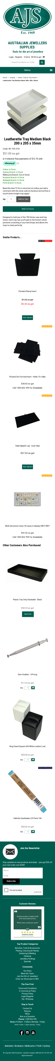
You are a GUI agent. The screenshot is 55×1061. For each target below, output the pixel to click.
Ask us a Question (27, 1016)
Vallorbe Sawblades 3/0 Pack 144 (27, 818)
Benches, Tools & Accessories (27, 948)
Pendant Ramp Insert (27, 291)
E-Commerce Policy (27, 991)
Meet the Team (27, 973)
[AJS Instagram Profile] (27, 1032)
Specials (27, 961)
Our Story (27, 971)
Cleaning (27, 956)
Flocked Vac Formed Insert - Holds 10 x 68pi (27, 377)
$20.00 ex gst (27, 755)
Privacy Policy (27, 994)
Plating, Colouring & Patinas (27, 951)
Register (18, 57)
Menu (27, 70)
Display (12, 77)
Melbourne (30, 1046)
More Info (27, 614)
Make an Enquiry (28, 209)
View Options (27, 318)
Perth (39, 1046)
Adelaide (9, 1046)
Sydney (46, 1046)
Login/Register (27, 996)
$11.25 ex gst (27, 683)
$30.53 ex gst (27, 608)
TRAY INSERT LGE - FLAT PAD (27, 446)
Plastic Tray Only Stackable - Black (27, 600)
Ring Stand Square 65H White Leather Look (27, 746)
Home (5, 77)
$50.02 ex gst (27, 827)
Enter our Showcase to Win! (27, 979)
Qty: (4, 199)
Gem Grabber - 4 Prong (27, 674)
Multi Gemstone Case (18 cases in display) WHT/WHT (27, 526)
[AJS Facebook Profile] (21, 1032)
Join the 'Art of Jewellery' (27, 976)
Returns (27, 1011)
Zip (22, 999)
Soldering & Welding (27, 953)
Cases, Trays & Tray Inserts (27, 77)
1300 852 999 (31, 1019)
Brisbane (19, 1046)
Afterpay (29, 999)
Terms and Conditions (27, 988)
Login (11, 57)
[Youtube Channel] (33, 1032)
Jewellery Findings (27, 959)
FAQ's (27, 1014)
